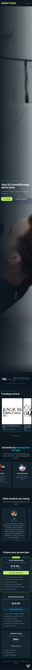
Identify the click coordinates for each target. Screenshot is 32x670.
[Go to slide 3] (16, 539)
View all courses (16, 435)
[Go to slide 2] (15, 539)
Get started (6, 199)
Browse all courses (21, 199)
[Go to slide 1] (14, 539)
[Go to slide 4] (17, 539)
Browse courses (16, 646)
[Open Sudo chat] (28, 666)
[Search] (26, 3)
